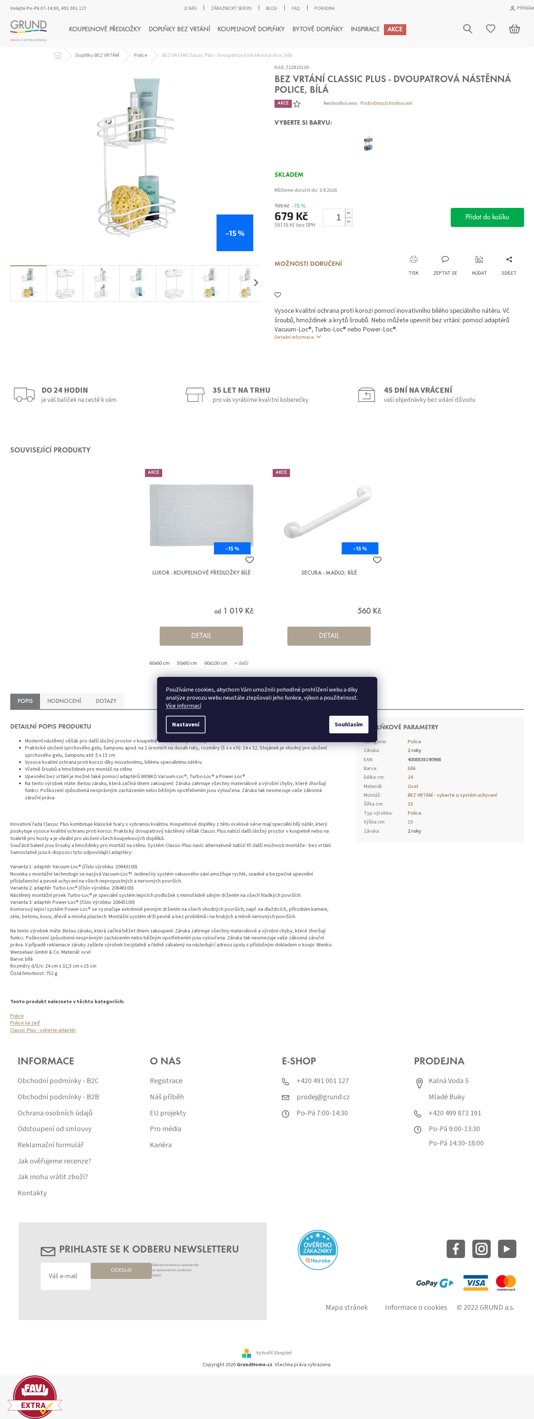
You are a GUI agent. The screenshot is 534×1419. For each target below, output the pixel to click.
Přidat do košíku (487, 217)
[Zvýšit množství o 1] (348, 213)
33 (410, 804)
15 (410, 822)
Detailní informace (294, 337)
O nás (190, 8)
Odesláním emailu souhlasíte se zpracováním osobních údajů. (175, 1270)
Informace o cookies (416, 1308)
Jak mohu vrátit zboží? (53, 1177)
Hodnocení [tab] (64, 701)
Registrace (166, 1081)
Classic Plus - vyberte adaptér (43, 1030)
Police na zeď (25, 1023)
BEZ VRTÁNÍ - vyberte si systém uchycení (452, 795)
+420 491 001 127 (323, 1081)
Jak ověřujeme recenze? (54, 1161)
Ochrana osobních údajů (55, 1113)
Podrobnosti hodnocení (386, 103)
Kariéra (161, 1145)
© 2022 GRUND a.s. (485, 1308)
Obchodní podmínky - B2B (58, 1097)
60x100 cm (215, 663)
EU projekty (168, 1113)
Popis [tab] (25, 701)
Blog (271, 8)
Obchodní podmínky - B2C (58, 1081)
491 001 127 (74, 8)
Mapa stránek (347, 1308)
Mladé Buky (447, 1097)
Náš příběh (167, 1097)
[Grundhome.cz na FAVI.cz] (34, 1397)
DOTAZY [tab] (106, 701)
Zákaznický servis (231, 8)
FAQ (296, 8)
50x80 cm (187, 663)
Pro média (165, 1129)
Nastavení (185, 724)
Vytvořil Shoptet (274, 1353)
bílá (411, 768)
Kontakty (32, 1193)
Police (17, 1016)
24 (410, 777)
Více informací (183, 706)
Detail (201, 636)
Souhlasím (349, 724)
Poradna (325, 8)
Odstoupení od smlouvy (54, 1129)
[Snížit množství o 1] (348, 221)
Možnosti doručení (308, 264)
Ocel (413, 786)
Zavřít (313, 248)
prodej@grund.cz (323, 1097)
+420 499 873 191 (455, 1113)
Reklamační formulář (50, 1145)
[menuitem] (105, 30)
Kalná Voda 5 (449, 1081)
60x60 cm (159, 663)
